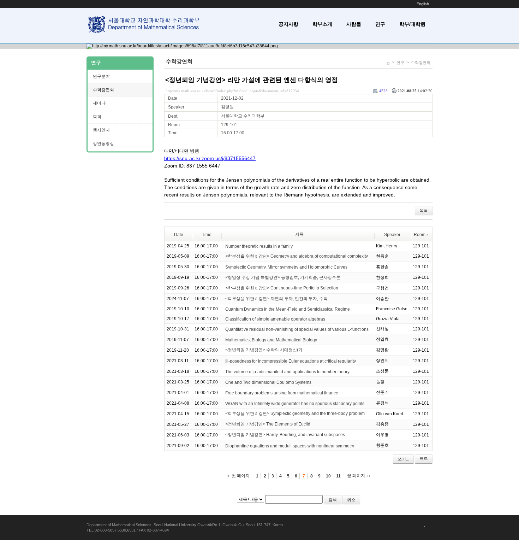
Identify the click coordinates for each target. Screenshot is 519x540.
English (423, 4)
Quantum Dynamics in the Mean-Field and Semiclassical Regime (287, 309)
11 (338, 476)
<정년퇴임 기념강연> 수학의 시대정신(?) (263, 349)
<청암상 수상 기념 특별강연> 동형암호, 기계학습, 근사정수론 (282, 277)
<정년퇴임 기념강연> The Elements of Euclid (267, 424)
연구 (380, 24)
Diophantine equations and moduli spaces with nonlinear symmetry (289, 445)
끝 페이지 (356, 475)
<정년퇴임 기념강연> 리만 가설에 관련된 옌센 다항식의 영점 (251, 79)
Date (178, 234)
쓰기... (403, 459)
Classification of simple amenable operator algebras (275, 318)
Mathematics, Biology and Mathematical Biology (271, 339)
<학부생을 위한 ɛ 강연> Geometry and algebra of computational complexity (296, 256)
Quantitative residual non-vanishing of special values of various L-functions (297, 329)
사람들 (353, 24)
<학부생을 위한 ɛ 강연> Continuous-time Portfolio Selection (281, 288)
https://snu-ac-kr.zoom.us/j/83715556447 (210, 158)
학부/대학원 (412, 24)
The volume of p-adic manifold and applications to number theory (287, 371)
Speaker (392, 234)
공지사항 (288, 24)
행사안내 (101, 130)
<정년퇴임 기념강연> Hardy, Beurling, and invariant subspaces (285, 434)
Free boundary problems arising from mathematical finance (281, 392)
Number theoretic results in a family (259, 246)
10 (328, 476)
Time (206, 234)
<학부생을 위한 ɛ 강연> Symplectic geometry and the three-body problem (295, 413)
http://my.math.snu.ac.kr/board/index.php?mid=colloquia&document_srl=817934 (232, 91)
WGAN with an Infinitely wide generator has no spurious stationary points (294, 403)
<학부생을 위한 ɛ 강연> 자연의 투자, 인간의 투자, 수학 (276, 298)
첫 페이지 (241, 475)
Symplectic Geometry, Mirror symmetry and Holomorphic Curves (286, 267)
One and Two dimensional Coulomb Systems (268, 382)
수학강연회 (420, 62)
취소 (351, 499)
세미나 (99, 103)
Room (419, 234)
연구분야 (101, 76)
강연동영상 (103, 143)
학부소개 (322, 24)
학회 (97, 116)
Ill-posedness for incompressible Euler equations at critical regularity (290, 360)
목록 (423, 210)
